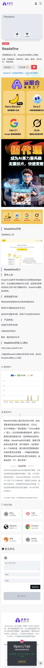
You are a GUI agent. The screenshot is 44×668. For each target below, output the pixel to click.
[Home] (7, 3)
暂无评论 (10, 548)
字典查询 (19, 59)
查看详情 (22, 662)
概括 (26, 59)
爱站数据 (22, 428)
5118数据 (10, 428)
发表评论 (35, 587)
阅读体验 (9, 62)
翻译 (32, 59)
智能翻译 (6, 43)
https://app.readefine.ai (11, 348)
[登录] (36, 4)
